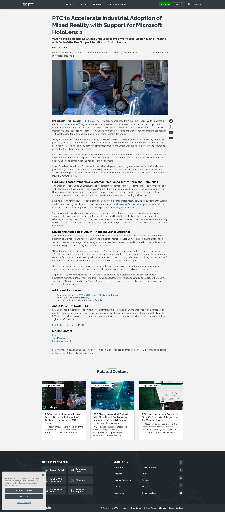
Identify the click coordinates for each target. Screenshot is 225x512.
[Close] (42, 475)
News (144, 474)
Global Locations (149, 493)
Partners (145, 480)
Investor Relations (149, 467)
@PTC (70, 325)
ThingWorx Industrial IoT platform (134, 204)
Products (118, 474)
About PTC (119, 467)
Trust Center (136, 508)
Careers (117, 486)
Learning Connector (122, 480)
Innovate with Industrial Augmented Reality (79, 300)
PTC (87, 121)
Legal (125, 508)
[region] (24, 491)
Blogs (81, 325)
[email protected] (61, 341)
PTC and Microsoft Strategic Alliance (98, 295)
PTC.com (57, 325)
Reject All (24, 497)
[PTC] (47, 508)
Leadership (119, 493)
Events (145, 486)
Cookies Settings (176, 508)
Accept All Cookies (24, 490)
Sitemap (162, 508)
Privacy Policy (150, 508)
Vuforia (74, 124)
